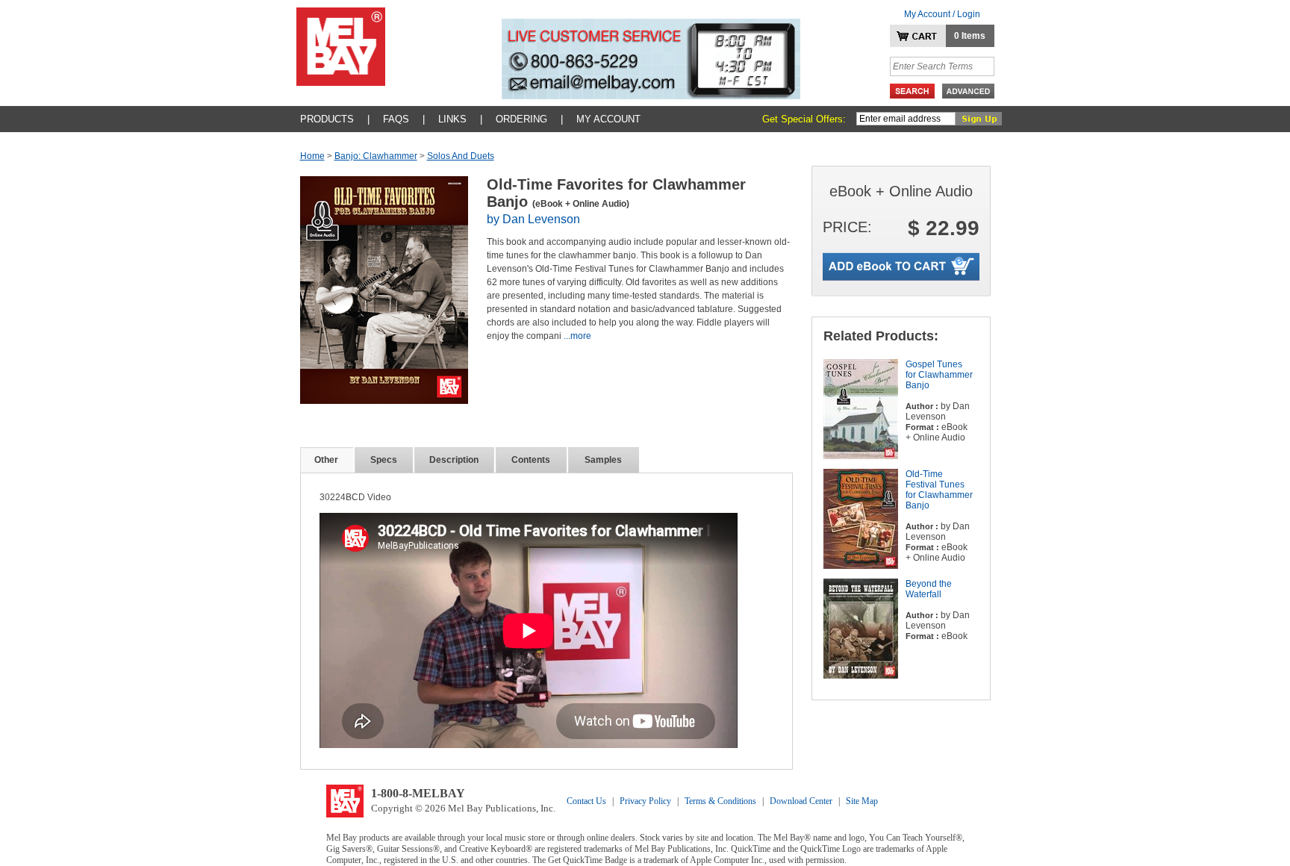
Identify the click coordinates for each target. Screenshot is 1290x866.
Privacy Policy (645, 801)
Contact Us (586, 801)
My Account (608, 119)
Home (312, 156)
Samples (603, 460)
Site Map (862, 801)
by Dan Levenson (533, 219)
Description (454, 460)
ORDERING (521, 119)
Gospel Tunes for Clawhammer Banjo (939, 374)
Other (326, 460)
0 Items (969, 36)
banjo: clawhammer (375, 156)
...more (577, 336)
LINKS (452, 119)
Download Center (801, 801)
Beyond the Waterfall (929, 589)
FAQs (396, 119)
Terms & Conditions (720, 801)
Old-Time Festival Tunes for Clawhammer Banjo (939, 490)
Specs (383, 460)
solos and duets (460, 156)
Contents (530, 460)
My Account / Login (942, 14)
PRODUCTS (327, 119)
